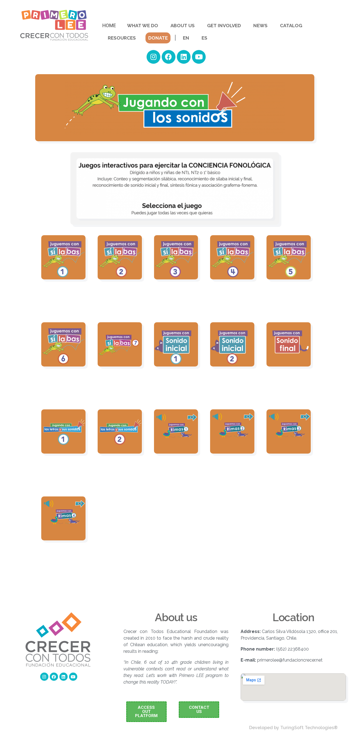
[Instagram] (153, 57)
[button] (146, 711)
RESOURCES (122, 38)
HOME (109, 25)
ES (204, 38)
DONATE (158, 38)
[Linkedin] (184, 57)
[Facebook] (168, 57)
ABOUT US (182, 25)
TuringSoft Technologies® (309, 727)
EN (186, 38)
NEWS (260, 25)
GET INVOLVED (224, 25)
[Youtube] (199, 57)
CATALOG (291, 25)
